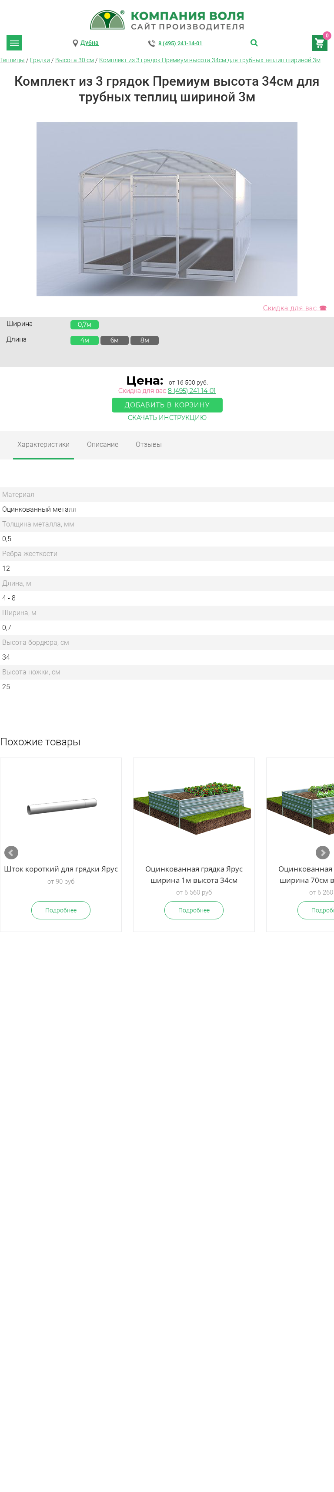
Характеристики (43, 444)
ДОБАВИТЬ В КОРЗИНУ (167, 405)
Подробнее (61, 910)
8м (144, 340)
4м (84, 340)
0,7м (84, 325)
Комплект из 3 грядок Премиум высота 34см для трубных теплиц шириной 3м (210, 60)
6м (114, 340)
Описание (102, 444)
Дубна (89, 42)
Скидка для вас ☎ (295, 308)
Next (323, 853)
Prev (11, 853)
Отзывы (149, 444)
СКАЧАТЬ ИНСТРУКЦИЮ (167, 418)
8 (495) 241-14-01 (180, 43)
